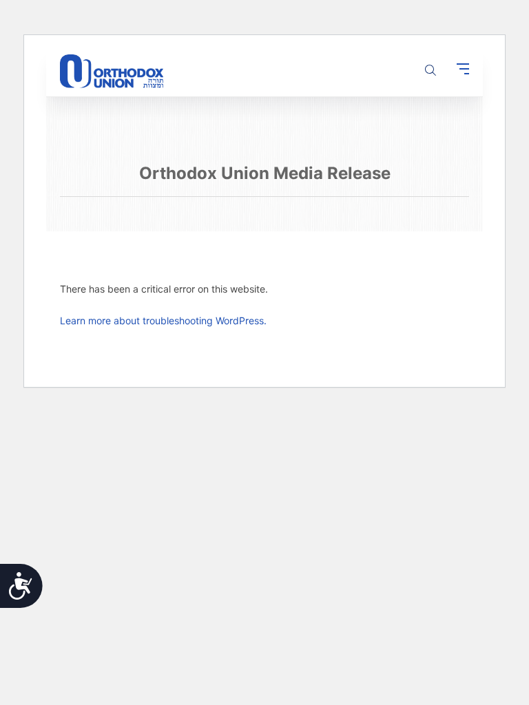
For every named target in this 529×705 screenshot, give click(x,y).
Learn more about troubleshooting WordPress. (163, 320)
